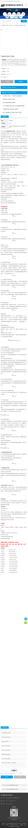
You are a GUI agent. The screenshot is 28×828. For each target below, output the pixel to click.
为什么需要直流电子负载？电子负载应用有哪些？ (14, 105)
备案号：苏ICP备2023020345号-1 (12, 824)
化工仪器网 (12, 826)
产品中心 (11, 25)
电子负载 (16, 25)
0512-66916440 (25, 618)
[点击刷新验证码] (14, 770)
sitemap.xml (17, 826)
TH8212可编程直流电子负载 (12, 785)
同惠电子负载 (22, 25)
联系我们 (21, 81)
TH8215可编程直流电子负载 (12, 789)
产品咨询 (7, 81)
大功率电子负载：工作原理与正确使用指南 (12, 95)
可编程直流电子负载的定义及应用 (10, 109)
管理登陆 (21, 824)
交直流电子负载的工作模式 (9, 99)
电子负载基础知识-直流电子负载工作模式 (12, 112)
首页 (7, 25)
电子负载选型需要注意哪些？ (9, 102)
